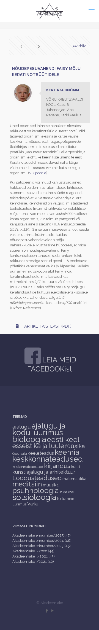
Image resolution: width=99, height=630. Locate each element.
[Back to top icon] (88, 618)
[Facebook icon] (47, 610)
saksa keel (66, 492)
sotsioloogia (34, 497)
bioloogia (29, 439)
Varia (32, 504)
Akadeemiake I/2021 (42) (33, 561)
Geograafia (19, 453)
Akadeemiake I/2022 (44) (33, 551)
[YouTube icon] (52, 610)
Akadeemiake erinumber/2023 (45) (41, 546)
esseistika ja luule (38, 446)
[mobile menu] (91, 11)
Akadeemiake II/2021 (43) (33, 556)
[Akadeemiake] (49, 11)
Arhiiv (81, 46)
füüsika (75, 446)
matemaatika (74, 478)
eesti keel (63, 439)
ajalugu (21, 427)
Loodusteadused (37, 477)
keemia (67, 452)
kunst (75, 467)
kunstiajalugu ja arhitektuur (43, 472)
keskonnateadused (27, 467)
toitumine (65, 498)
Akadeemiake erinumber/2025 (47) (41, 535)
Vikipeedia (37, 173)
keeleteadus (41, 453)
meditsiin (27, 484)
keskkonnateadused (47, 458)
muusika (51, 485)
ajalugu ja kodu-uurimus (38, 429)
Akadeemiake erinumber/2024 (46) (42, 541)
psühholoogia (35, 490)
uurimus (19, 504)
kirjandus (57, 465)
